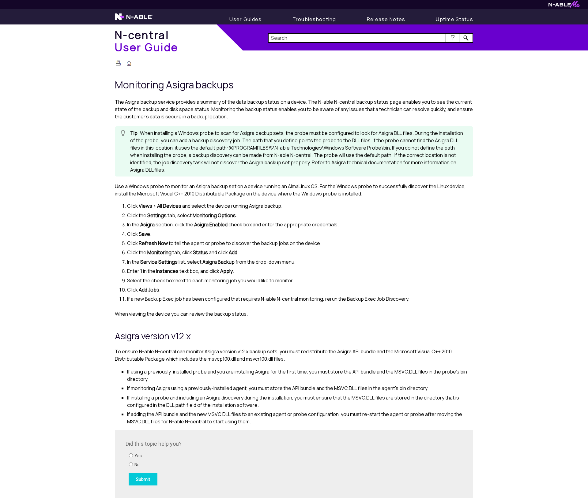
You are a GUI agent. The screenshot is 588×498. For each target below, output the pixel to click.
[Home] (128, 64)
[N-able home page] (134, 19)
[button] (452, 38)
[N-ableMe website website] (564, 6)
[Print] (118, 63)
